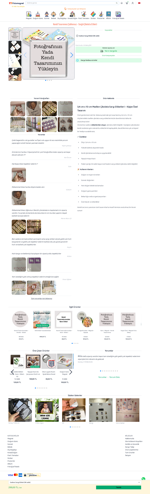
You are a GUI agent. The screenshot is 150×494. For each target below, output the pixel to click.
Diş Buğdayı (12, 449)
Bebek (10, 447)
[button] (139, 3)
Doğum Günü (13, 441)
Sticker (10, 458)
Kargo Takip (129, 447)
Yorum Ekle (114, 377)
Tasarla (118, 487)
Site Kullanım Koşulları (133, 441)
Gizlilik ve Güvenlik (132, 444)
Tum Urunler (130, 452)
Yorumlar (102, 377)
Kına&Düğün (12, 452)
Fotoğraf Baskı (13, 466)
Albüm (10, 464)
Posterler (11, 461)
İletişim (128, 455)
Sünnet (10, 444)
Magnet (10, 438)
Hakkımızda (129, 438)
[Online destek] (143, 479)
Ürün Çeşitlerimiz (131, 449)
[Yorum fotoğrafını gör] (17, 108)
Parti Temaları (13, 455)
